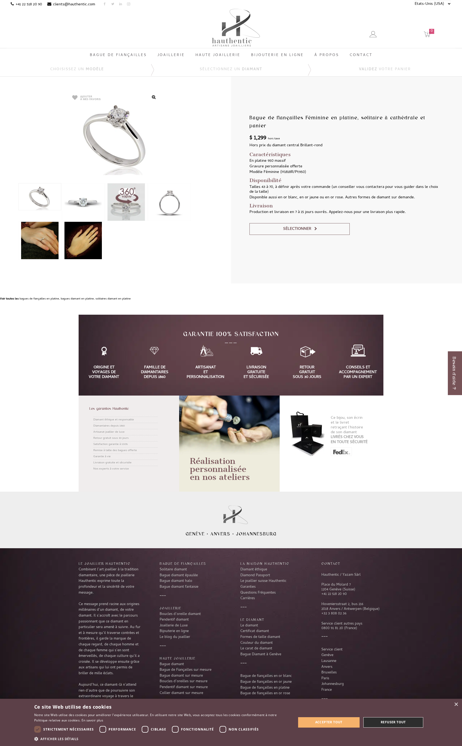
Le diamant (249, 626)
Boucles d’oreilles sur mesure (183, 681)
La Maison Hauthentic (264, 563)
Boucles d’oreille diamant (180, 614)
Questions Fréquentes (258, 593)
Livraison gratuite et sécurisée (112, 462)
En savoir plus (92, 720)
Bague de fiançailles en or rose (265, 693)
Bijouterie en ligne (174, 631)
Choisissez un (77, 69)
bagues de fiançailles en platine (39, 299)
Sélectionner (297, 229)
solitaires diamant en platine (113, 299)
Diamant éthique (253, 570)
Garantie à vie (102, 456)
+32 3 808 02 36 (333, 614)
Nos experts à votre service (111, 469)
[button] (161, 739)
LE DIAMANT (252, 619)
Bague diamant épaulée (179, 575)
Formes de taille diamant (260, 637)
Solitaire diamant (173, 570)
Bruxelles (329, 673)
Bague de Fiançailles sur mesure (185, 670)
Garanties (248, 587)
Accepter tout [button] (328, 722)
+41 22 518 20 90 (29, 4)
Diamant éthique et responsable (113, 419)
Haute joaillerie (177, 658)
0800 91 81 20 (332, 628)
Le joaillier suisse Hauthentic (263, 581)
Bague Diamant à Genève (260, 654)
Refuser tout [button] (393, 722)
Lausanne (328, 661)
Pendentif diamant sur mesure (184, 687)
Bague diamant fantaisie (179, 587)
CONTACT (330, 563)
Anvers (220, 533)
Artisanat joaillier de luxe (109, 432)
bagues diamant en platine (77, 299)
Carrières (247, 598)
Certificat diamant (254, 631)
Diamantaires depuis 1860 (109, 426)
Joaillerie (170, 608)
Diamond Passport (255, 575)
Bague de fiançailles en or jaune (266, 682)
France (326, 690)
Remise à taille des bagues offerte (115, 450)
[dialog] (231, 722)
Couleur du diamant (256, 643)
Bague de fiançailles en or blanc (266, 676)
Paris (325, 678)
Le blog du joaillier (175, 637)
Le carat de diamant (256, 649)
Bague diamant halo (176, 581)
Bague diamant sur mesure (181, 676)
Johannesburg (256, 533)
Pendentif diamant (174, 620)
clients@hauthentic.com (74, 4)
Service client (331, 650)
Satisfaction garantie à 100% (110, 444)
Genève (195, 533)
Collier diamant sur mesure (181, 693)
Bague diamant (172, 664)
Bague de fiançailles (183, 563)
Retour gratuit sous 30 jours (111, 438)
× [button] (456, 704)
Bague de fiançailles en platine (265, 688)
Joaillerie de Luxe (174, 626)
